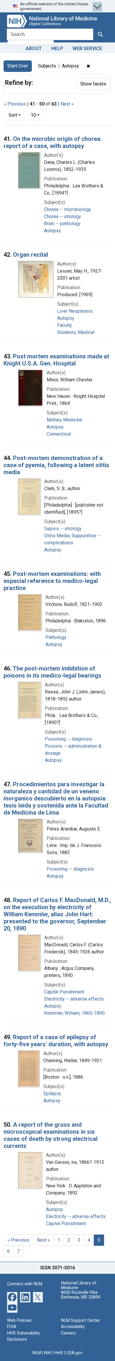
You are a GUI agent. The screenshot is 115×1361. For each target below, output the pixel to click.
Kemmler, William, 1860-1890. (75, 1013)
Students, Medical (75, 332)
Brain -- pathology (62, 223)
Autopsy (52, 230)
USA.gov (74, 1352)
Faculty (64, 325)
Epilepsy (52, 1093)
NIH (47, 1352)
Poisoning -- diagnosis (68, 739)
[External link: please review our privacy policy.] (12, 1296)
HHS (59, 1352)
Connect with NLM (24, 1283)
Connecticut (59, 434)
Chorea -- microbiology (67, 209)
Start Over (17, 66)
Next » (67, 104)
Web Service (87, 48)
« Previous (15, 104)
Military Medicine (64, 420)
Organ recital (30, 254)
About (34, 48)
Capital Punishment (64, 992)
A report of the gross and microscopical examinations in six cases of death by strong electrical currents (51, 1135)
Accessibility (73, 1326)
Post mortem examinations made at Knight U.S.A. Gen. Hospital (56, 360)
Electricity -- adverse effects (74, 999)
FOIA (11, 1326)
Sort (13, 115)
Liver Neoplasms (75, 311)
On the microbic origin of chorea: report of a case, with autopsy (53, 142)
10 (37, 115)
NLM (36, 1352)
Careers (68, 1333)
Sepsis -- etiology (63, 528)
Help (57, 48)
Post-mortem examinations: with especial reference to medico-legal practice (52, 580)
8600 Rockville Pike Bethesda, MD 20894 (80, 1295)
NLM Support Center (80, 1320)
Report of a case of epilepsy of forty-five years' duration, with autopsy (56, 1041)
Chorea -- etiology (62, 216)
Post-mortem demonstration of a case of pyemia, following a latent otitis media (56, 465)
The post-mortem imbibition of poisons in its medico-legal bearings (52, 672)
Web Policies (19, 1320)
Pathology (55, 637)
